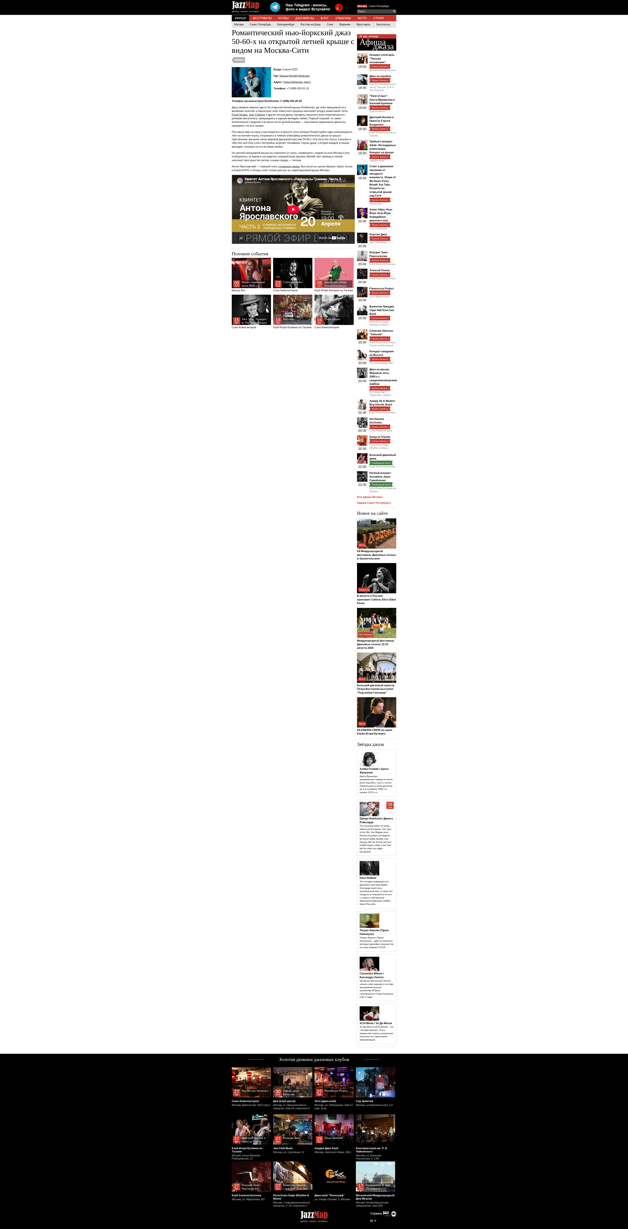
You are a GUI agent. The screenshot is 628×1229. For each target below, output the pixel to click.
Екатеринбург (286, 24)
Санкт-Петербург (379, 6)
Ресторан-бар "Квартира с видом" (380, 393)
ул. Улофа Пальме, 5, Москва (332, 1199)
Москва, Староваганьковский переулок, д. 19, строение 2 (291, 1204)
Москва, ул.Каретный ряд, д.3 (374, 1105)
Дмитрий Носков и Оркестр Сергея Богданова (381, 121)
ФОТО (362, 18)
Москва (362, 6)
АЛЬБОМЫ (343, 18)
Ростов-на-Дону (311, 24)
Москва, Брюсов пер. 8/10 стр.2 (251, 1105)
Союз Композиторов (287, 286)
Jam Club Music (378, 228)
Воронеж (344, 24)
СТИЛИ (378, 18)
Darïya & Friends (379, 437)
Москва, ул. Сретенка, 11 (288, 1152)
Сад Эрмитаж (364, 1101)
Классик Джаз (378, 234)
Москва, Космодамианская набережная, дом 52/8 (372, 1204)
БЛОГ (325, 18)
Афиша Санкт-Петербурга (374, 503)
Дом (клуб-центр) (284, 1101)
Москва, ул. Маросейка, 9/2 (248, 1199)
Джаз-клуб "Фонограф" (329, 1195)
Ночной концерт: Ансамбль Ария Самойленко (380, 477)
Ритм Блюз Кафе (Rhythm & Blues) (379, 323)
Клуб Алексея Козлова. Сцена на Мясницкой (382, 344)
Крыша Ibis (249, 286)
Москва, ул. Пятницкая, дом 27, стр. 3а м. (333, 1107)
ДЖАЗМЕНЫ (304, 18)
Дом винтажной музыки (382, 70)
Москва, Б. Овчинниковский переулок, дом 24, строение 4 (291, 1107)
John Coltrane (257, 114)
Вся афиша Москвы (370, 497)
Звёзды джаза (370, 744)
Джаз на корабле (380, 76)
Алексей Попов (379, 270)
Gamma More (376, 111)
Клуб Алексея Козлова (382, 264)
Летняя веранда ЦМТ (381, 362)
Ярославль (363, 24)
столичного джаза (289, 166)
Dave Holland (368, 878)
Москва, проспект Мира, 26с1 (332, 1152)
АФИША (240, 18)
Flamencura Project (381, 288)
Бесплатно (383, 24)
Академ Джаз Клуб (326, 1148)
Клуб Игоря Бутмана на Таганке (333, 286)
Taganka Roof (376, 160)
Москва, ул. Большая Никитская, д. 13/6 (368, 1157)
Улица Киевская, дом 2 (297, 82)
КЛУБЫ (283, 18)
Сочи (330, 24)
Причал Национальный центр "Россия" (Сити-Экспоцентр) (382, 87)
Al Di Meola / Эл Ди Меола (376, 1023)
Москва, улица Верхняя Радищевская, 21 (246, 1157)
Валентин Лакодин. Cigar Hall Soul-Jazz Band (382, 310)
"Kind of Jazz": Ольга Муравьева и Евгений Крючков (382, 100)
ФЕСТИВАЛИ (262, 18)
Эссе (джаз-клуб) (379, 296)
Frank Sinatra (239, 114)
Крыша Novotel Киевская (294, 75)
